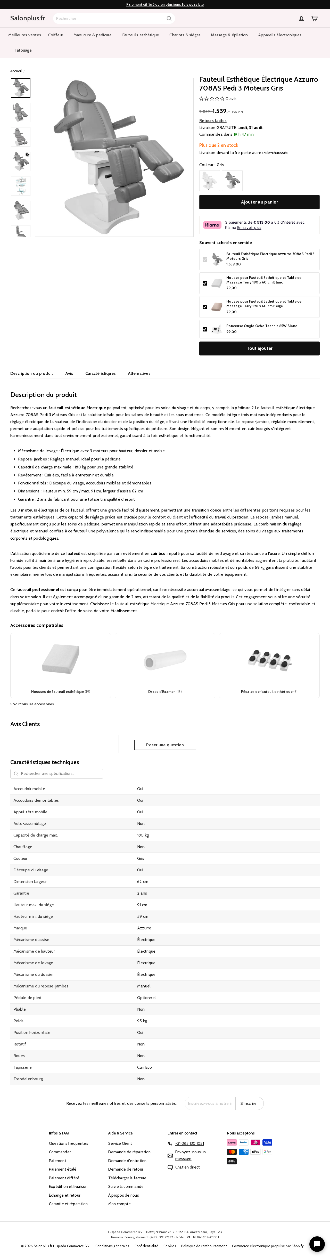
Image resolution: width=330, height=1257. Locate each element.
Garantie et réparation (68, 1204)
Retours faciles (213, 120)
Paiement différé (64, 1178)
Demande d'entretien (127, 1160)
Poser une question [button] (165, 744)
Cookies (169, 1246)
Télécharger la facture (127, 1178)
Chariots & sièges (185, 35)
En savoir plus (249, 227)
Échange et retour (64, 1195)
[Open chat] (317, 1244)
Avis (69, 373)
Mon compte (119, 1204)
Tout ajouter (260, 348)
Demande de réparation (129, 1152)
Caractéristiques (100, 373)
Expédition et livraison (68, 1186)
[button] (212, 98)
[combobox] (114, 18)
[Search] (169, 18)
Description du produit (31, 373)
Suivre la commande (126, 1186)
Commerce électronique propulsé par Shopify (268, 1246)
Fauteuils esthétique (140, 35)
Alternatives (139, 373)
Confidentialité (147, 1246)
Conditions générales (112, 1246)
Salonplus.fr (27, 18)
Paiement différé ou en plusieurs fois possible (165, 4)
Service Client (120, 1143)
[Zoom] (114, 157)
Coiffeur (55, 35)
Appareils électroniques (280, 35)
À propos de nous (123, 1195)
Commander (60, 1152)
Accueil (16, 71)
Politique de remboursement (204, 1246)
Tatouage (23, 50)
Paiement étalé (62, 1169)
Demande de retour (125, 1169)
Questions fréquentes (68, 1143)
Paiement (57, 1160)
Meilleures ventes (24, 35)
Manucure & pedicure (92, 35)
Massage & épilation (229, 35)
